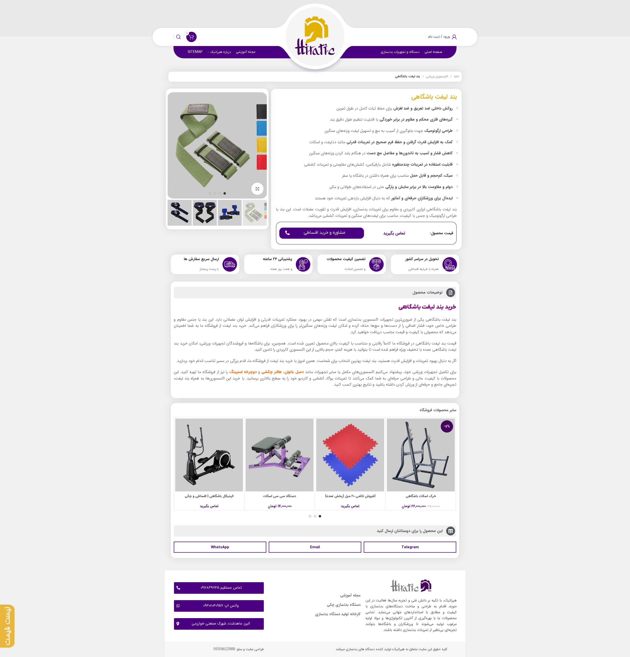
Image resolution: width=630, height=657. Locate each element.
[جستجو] (179, 37)
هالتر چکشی (271, 372)
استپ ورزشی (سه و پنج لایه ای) (280, 496)
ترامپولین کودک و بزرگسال (350, 496)
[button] (410, 547)
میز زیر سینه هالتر (421, 496)
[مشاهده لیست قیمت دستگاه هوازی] (8, 626)
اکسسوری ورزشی (436, 76)
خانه (456, 76)
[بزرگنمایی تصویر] (257, 189)
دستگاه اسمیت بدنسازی (209, 496)
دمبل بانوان (294, 372)
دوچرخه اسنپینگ (243, 372)
